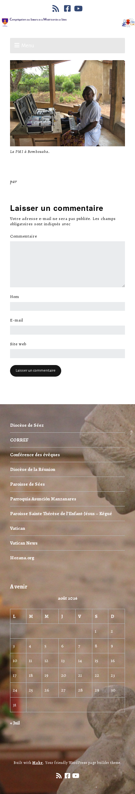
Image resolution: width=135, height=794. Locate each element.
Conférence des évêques (35, 455)
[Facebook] (67, 8)
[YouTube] (78, 8)
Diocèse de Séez (27, 425)
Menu (27, 46)
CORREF (19, 440)
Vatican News (24, 543)
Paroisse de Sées (27, 484)
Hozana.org (22, 558)
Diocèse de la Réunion (32, 469)
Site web (18, 344)
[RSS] (56, 8)
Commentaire (25, 236)
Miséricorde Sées (38, 181)
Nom (16, 296)
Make (37, 762)
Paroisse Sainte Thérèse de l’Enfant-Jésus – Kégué (61, 513)
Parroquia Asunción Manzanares (43, 499)
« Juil (15, 723)
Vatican (17, 528)
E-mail (18, 320)
